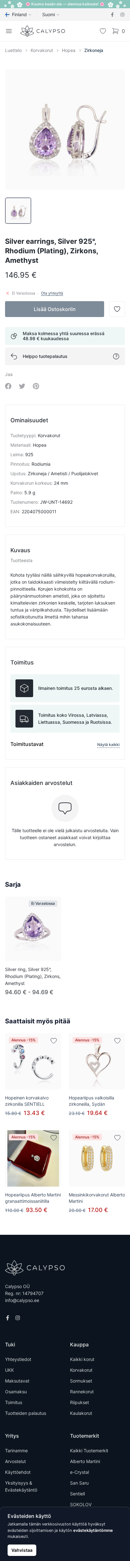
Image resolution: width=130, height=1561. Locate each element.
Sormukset (81, 1380)
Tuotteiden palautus (25, 1413)
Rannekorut (82, 1391)
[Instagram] (122, 14)
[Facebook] (112, 14)
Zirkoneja (93, 50)
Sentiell (77, 1493)
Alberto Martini (85, 1461)
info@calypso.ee (22, 1300)
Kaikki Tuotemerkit (89, 1450)
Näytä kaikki (108, 744)
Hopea (68, 50)
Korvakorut (42, 50)
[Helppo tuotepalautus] (116, 356)
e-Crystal (79, 1472)
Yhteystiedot (18, 1359)
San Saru (79, 1483)
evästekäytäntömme (93, 1530)
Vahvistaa (21, 1550)
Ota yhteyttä (52, 293)
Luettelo (13, 50)
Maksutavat (17, 1380)
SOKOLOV (81, 1504)
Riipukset (79, 1402)
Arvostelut (15, 1461)
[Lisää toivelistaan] (53, 1040)
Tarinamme (16, 1450)
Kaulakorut (81, 1413)
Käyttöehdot (18, 1472)
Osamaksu (16, 1391)
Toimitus (13, 1402)
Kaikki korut (82, 1359)
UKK (9, 1370)
